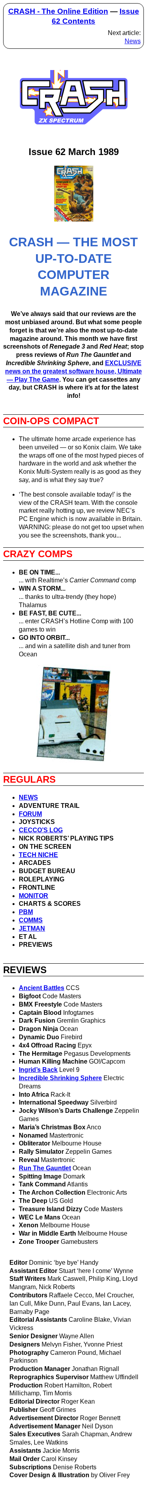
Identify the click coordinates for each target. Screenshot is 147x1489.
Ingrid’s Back (38, 1069)
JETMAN (32, 928)
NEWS (28, 797)
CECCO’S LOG (41, 830)
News (133, 41)
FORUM (30, 814)
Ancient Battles (41, 988)
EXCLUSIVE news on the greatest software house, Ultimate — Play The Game (73, 371)
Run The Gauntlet (45, 1168)
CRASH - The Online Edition (58, 11)
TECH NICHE (38, 855)
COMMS (31, 920)
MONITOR (33, 895)
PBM (26, 912)
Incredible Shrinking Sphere (60, 1078)
